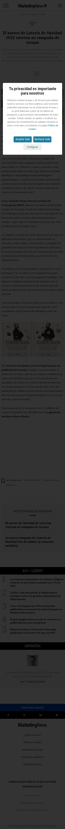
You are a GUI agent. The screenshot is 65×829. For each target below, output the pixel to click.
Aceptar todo (23, 139)
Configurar (32, 147)
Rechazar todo (42, 139)
